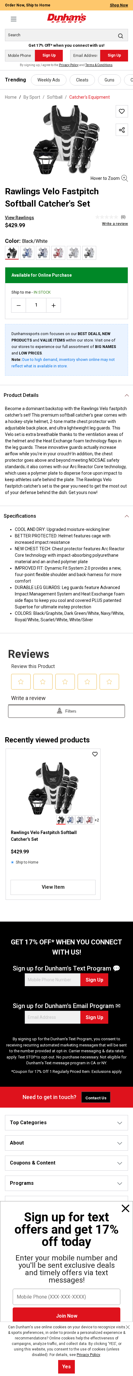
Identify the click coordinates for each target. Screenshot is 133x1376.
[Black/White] (12, 253)
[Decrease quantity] (18, 305)
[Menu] (13, 19)
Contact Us (95, 1098)
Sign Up (49, 55)
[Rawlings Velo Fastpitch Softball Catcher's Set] (53, 788)
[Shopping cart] (124, 16)
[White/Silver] (74, 253)
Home (11, 97)
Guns (109, 79)
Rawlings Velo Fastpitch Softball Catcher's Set (44, 836)
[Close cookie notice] (128, 1327)
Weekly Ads (48, 79)
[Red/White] (58, 253)
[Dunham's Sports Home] (66, 18)
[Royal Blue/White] (27, 253)
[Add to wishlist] (122, 111)
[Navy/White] (43, 253)
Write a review (115, 224)
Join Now (66, 1316)
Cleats (82, 79)
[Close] (126, 1208)
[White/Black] (89, 253)
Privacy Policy (69, 65)
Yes (66, 1367)
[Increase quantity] (53, 305)
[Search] (121, 35)
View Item (53, 887)
